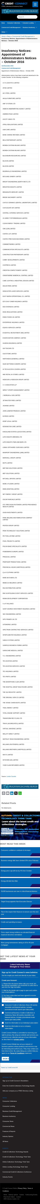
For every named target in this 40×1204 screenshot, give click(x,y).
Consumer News (8, 1121)
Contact (18, 1197)
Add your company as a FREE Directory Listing (18, 1091)
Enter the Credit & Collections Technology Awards (19, 1086)
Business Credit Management (12, 1111)
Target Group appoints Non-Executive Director (16, 901)
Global (3, 32)
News (3, 23)
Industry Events (8, 1177)
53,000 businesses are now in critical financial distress (19, 891)
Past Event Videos (9, 1197)
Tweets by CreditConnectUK (9, 1067)
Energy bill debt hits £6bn (9, 881)
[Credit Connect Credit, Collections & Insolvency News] (14, 2)
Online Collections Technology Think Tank (16, 1162)
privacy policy (19, 1039)
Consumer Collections (13, 23)
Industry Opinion (8, 1136)
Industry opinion (13, 1194)
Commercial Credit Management (11, 27)
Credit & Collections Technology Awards (15, 1152)
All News (5, 1141)
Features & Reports (9, 1131)
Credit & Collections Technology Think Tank (17, 1157)
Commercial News (8, 1126)
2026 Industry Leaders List (11, 1199)
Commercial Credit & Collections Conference (17, 1172)
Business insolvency (9, 1116)
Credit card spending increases (11, 922)
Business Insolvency (29, 27)
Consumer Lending (28, 23)
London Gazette (11, 776)
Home (3, 36)
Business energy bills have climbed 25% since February (19, 860)
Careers (21, 1194)
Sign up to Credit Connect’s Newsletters (15, 1081)
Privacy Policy (22, 1188)
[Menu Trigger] (35, 4)
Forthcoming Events (31, 1194)
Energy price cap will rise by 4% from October (16, 871)
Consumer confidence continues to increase (15, 850)
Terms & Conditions (17, 1053)
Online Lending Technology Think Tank (15, 1167)
